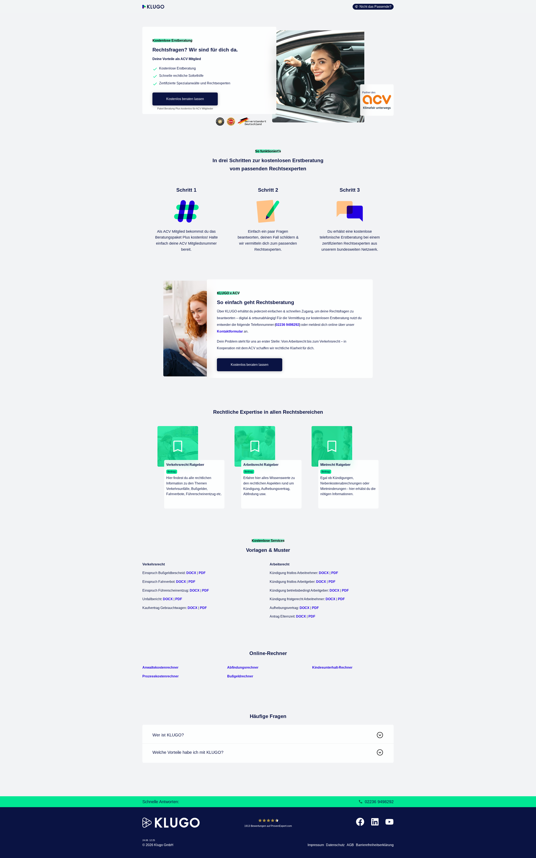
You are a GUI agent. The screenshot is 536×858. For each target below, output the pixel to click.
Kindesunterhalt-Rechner (332, 667)
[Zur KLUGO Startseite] (153, 6)
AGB (350, 845)
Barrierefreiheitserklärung (375, 845)
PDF (202, 573)
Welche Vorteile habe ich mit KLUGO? (187, 752)
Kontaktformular (230, 331)
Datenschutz (335, 845)
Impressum (316, 845)
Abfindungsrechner (242, 667)
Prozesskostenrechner (160, 676)
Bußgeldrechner (240, 676)
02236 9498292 (287, 324)
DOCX (191, 573)
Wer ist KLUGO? (168, 735)
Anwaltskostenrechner (160, 667)
